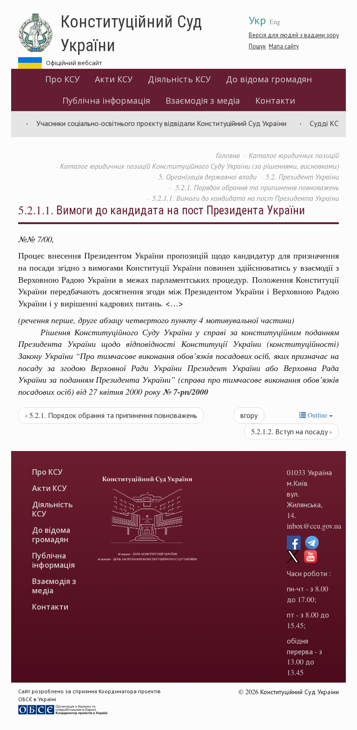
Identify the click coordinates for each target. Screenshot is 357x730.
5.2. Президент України (302, 176)
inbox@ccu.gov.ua (314, 526)
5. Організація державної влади (208, 176)
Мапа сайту (284, 46)
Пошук (257, 46)
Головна (228, 155)
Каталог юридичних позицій (294, 155)
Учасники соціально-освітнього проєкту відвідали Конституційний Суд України (153, 123)
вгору (249, 415)
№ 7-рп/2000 (185, 392)
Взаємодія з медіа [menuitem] (202, 100)
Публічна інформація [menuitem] (106, 100)
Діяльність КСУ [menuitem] (179, 79)
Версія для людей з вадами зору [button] (294, 35)
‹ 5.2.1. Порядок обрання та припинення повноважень (111, 415)
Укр (257, 20)
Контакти (275, 100)
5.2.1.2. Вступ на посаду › (291, 431)
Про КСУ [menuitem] (62, 79)
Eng (275, 21)
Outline (317, 415)
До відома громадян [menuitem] (269, 79)
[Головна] (39, 33)
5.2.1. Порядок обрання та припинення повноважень (256, 187)
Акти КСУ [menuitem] (113, 79)
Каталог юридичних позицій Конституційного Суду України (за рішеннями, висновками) (199, 166)
